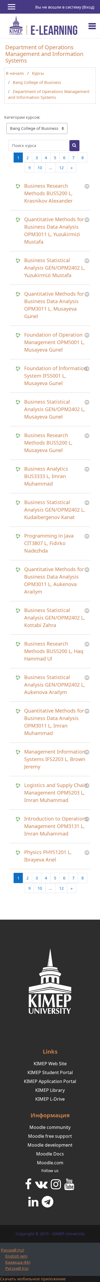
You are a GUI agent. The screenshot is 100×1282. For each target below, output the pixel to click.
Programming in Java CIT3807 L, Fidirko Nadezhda (49, 543)
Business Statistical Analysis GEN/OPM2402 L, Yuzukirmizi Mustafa (54, 267)
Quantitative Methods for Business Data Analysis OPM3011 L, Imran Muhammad (54, 721)
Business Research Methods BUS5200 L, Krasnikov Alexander (48, 193)
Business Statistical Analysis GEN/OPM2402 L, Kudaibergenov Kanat (54, 509)
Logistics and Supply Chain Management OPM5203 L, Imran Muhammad (55, 792)
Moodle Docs (50, 1154)
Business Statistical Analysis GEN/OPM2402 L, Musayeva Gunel (54, 409)
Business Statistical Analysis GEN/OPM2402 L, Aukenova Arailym (54, 684)
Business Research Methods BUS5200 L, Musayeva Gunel (48, 442)
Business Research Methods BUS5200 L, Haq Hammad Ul (53, 651)
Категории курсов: (22, 117)
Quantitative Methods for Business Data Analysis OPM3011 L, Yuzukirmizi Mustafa (54, 230)
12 (61, 167)
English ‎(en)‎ (16, 1256)
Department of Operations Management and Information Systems (48, 94)
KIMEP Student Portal (50, 1072)
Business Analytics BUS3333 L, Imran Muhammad (46, 476)
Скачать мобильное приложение (33, 1278)
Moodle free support (50, 1136)
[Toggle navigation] (92, 26)
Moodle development (50, 1145)
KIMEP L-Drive (50, 1099)
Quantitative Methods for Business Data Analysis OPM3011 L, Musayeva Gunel (54, 304)
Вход (88, 7)
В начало (15, 73)
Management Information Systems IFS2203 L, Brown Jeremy (54, 759)
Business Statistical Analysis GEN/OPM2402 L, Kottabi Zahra (54, 617)
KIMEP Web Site (50, 1064)
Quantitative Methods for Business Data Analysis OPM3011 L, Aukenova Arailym (54, 580)
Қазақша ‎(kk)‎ (17, 1262)
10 (40, 167)
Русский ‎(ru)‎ (12, 1250)
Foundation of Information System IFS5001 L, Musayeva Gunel (55, 375)
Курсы (38, 73)
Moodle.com (50, 1163)
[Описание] (87, 186)
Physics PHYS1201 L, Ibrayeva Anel (48, 856)
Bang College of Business (37, 82)
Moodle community (50, 1127)
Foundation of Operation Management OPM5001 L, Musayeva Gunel (54, 342)
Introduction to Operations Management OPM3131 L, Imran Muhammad (56, 826)
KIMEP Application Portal (50, 1081)
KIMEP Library (50, 1090)
